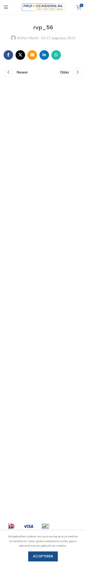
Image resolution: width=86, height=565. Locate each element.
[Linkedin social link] (44, 55)
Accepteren (43, 556)
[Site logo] (43, 7)
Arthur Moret (28, 38)
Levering (11, 402)
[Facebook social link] (8, 55)
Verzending (13, 419)
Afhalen (10, 410)
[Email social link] (32, 55)
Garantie (11, 436)
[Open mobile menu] (6, 7)
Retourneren (14, 444)
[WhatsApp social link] (56, 55)
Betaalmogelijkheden (21, 427)
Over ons (11, 393)
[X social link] (20, 55)
